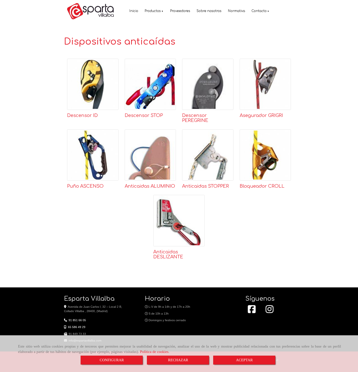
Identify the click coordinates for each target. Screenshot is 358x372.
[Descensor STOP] (150, 84)
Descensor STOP (144, 115)
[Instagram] (269, 311)
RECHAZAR (178, 360)
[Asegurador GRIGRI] (265, 84)
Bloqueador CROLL (262, 186)
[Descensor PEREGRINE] (207, 84)
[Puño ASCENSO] (93, 155)
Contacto (259, 11)
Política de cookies (154, 352)
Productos (153, 11)
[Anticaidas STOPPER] (207, 155)
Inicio (133, 11)
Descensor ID (82, 115)
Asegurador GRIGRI (261, 115)
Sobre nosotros (209, 11)
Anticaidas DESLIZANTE (168, 254)
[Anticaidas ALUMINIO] (150, 155)
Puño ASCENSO (85, 186)
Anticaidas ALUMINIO (150, 186)
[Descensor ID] (93, 84)
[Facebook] (252, 311)
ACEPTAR (244, 360)
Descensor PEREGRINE (195, 118)
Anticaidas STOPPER (205, 186)
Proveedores (180, 11)
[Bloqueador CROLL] (265, 155)
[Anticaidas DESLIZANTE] (179, 220)
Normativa (236, 11)
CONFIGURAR (112, 360)
